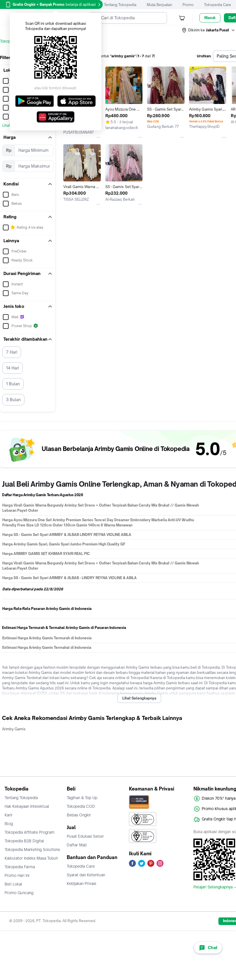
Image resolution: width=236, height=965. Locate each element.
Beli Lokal (13, 884)
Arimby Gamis (14, 729)
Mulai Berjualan (159, 5)
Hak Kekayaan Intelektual (27, 806)
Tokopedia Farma (20, 866)
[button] (208, 30)
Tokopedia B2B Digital (24, 841)
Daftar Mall (77, 845)
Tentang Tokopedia (120, 5)
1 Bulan (13, 383)
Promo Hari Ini (17, 875)
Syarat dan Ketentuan (86, 875)
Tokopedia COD (81, 806)
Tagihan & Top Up (82, 797)
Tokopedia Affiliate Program (29, 832)
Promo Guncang (19, 892)
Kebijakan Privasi (81, 883)
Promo (188, 5)
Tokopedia (9, 41)
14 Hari (12, 367)
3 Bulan (13, 399)
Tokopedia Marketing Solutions (32, 849)
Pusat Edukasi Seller (85, 836)
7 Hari (11, 352)
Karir (9, 815)
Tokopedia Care (217, 5)
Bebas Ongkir (79, 815)
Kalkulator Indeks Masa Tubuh (31, 858)
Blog (9, 823)
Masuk (210, 18)
